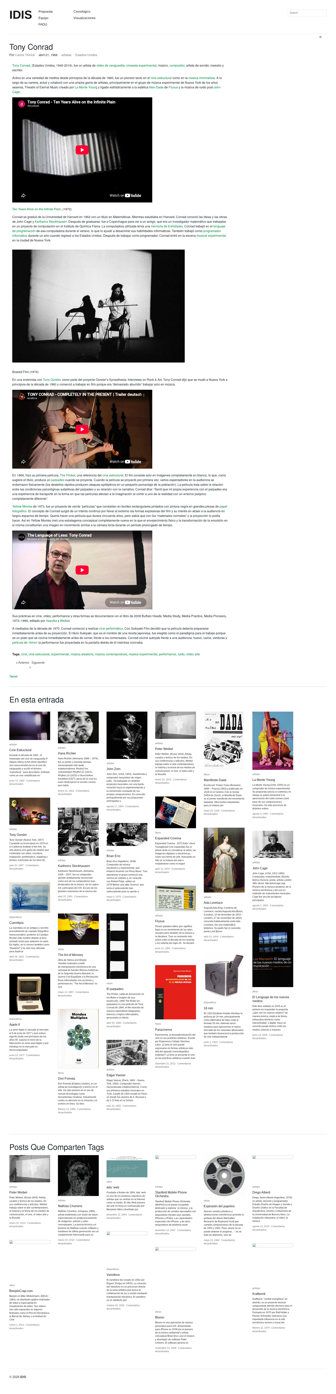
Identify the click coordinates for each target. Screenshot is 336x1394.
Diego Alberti (261, 1192)
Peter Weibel (164, 749)
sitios (109, 1182)
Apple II (14, 1024)
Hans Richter (67, 753)
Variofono (113, 1274)
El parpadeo (115, 989)
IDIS (20, 14)
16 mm (208, 1008)
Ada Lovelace (213, 902)
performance (167, 654)
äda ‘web (113, 1187)
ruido (181, 654)
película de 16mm (24, 642)
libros (207, 774)
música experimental (143, 654)
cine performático (111, 628)
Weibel (65, 620)
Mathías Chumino (70, 1206)
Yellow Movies (22, 506)
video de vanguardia (110, 65)
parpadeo (57, 480)
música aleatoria (82, 654)
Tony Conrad (21, 65)
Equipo (43, 18)
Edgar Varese (116, 1075)
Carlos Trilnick (25, 55)
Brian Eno (113, 856)
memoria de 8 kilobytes (167, 226)
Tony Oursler (51, 379)
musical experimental (211, 235)
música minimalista (201, 78)
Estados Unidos (86, 55)
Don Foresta (66, 1078)
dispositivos (15, 917)
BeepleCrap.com (21, 1291)
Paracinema (163, 1029)
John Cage (260, 868)
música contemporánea (111, 654)
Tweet (13, 676)
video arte (193, 654)
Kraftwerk (258, 1293)
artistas (66, 55)
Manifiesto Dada (215, 780)
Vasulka (51, 620)
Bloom (159, 1317)
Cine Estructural (20, 750)
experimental (60, 654)
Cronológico (82, 11)
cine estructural (161, 78)
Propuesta (45, 11)
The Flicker (67, 475)
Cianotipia (16, 922)
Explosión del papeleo (219, 1206)
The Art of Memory (70, 955)
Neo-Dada (156, 87)
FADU (42, 24)
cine (24, 654)
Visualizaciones (84, 18)
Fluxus (173, 87)
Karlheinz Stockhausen (51, 221)
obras (61, 949)
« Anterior (22, 662)
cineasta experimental (141, 65)
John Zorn (114, 769)
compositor (177, 65)
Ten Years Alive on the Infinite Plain (36, 209)
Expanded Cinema (168, 838)
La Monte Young (86, 87)
